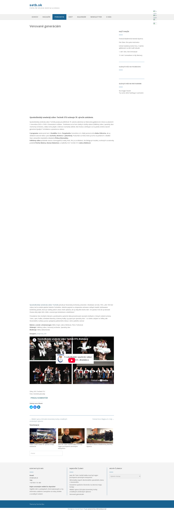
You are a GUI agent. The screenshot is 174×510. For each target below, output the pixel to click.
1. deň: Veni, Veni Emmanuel (128, 52)
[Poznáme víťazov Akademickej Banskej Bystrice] (100, 435)
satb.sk (36, 5)
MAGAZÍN (46, 17)
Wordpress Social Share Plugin (78, 509)
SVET (71, 17)
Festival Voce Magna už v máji (103, 419)
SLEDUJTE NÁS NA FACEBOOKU (130, 67)
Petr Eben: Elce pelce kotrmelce (129, 42)
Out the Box (40, 504)
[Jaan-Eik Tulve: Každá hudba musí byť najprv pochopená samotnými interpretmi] (71, 435)
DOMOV (35, 17)
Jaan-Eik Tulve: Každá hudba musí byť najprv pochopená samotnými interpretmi (70, 446)
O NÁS (108, 17)
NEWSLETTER (96, 17)
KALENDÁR (81, 17)
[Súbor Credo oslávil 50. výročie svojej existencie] (43, 435)
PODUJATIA (59, 17)
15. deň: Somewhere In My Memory (130, 55)
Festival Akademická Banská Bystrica (131, 39)
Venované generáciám (76, 494)
